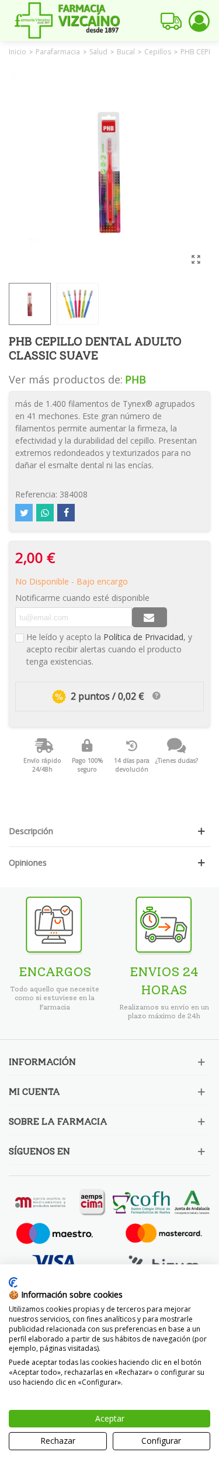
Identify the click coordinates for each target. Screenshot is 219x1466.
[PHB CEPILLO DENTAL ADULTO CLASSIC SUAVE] (195, 259)
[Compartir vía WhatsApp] (45, 512)
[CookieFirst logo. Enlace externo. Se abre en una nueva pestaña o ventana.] (13, 1282)
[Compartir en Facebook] (66, 512)
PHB (135, 379)
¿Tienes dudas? (176, 760)
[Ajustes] (199, 20)
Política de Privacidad (143, 636)
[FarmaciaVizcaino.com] (67, 20)
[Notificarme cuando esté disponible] (149, 617)
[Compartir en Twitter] (24, 512)
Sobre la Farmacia (58, 1121)
